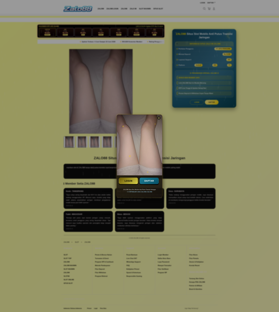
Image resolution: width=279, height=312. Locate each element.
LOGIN (128, 181)
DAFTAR (149, 181)
